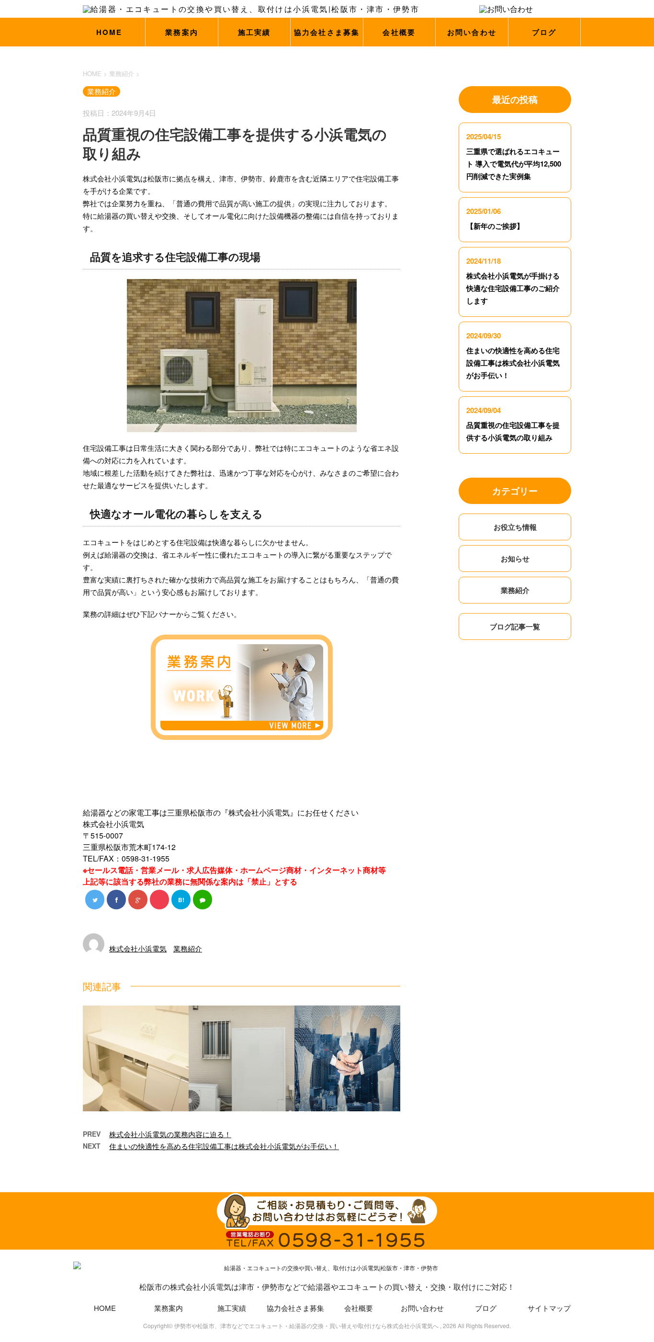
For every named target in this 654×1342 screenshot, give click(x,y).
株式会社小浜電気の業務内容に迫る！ (170, 1134)
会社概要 (399, 32)
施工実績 (254, 32)
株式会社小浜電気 (138, 948)
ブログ (544, 32)
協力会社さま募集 (327, 32)
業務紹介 (187, 948)
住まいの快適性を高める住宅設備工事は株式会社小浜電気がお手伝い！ (224, 1146)
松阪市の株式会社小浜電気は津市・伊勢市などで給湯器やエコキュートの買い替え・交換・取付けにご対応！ (327, 1286)
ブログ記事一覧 (515, 626)
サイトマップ (549, 1308)
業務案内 (181, 32)
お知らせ (515, 558)
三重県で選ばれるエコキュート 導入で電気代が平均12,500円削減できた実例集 (513, 163)
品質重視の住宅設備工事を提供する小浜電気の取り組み (513, 431)
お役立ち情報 (515, 527)
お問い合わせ (472, 32)
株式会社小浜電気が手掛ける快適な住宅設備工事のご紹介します (513, 288)
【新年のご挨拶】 (495, 226)
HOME (109, 32)
